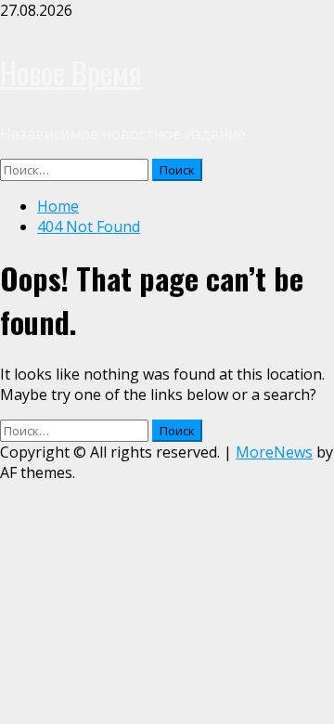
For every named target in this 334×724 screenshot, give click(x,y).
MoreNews (274, 452)
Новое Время (71, 72)
